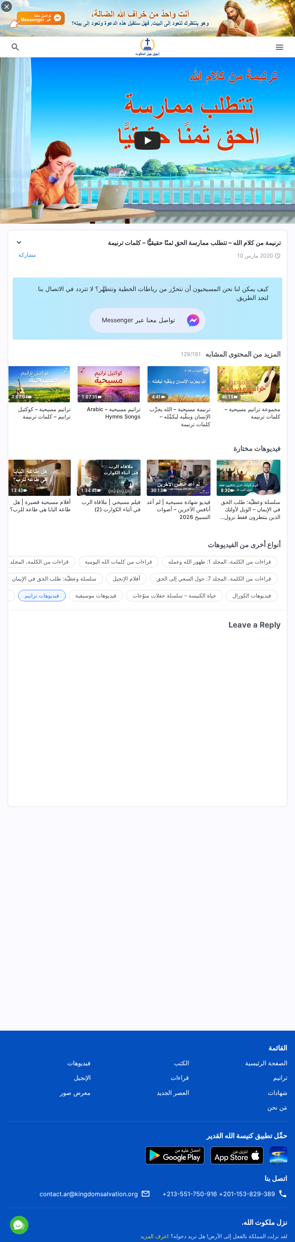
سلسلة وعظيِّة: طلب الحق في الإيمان (54, 578)
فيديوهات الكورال (251, 595)
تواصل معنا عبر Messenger (82, 1194)
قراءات (180, 1077)
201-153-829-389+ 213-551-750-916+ (218, 1194)
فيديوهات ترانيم (42, 595)
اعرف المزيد (154, 1236)
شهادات (277, 1092)
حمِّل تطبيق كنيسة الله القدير (247, 1136)
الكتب (181, 1063)
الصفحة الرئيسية (266, 1063)
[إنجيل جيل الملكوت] (147, 47)
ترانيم (280, 1077)
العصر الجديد (173, 1092)
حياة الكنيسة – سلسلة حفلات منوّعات (174, 595)
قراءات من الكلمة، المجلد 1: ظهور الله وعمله (219, 561)
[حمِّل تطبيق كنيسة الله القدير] (278, 1154)
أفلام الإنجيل (126, 578)
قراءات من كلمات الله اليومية (118, 561)
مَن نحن (277, 1107)
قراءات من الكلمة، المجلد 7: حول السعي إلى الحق (213, 578)
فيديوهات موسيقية (95, 595)
